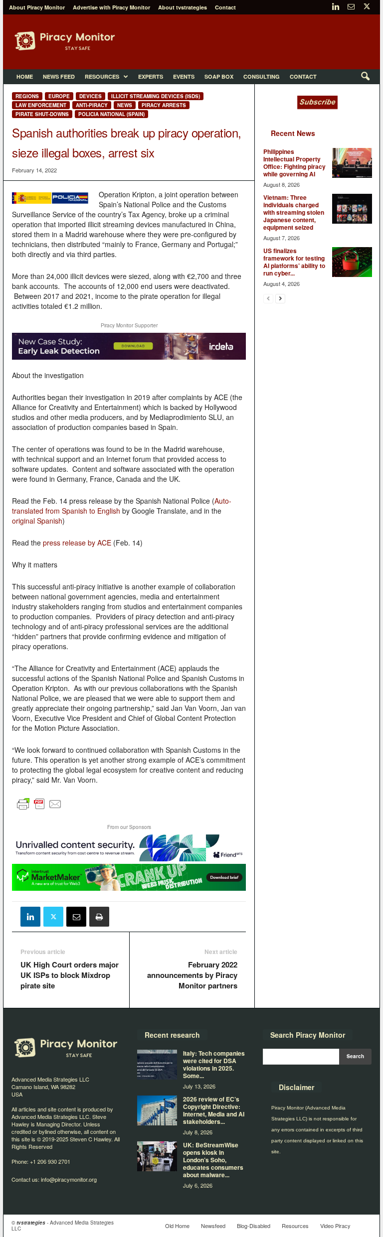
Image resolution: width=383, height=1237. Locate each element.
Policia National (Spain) (111, 114)
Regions (27, 96)
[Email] (76, 917)
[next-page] (280, 298)
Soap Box (218, 76)
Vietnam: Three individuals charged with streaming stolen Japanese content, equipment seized (293, 212)
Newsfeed (213, 1226)
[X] (367, 7)
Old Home (177, 1226)
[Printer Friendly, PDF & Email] (39, 809)
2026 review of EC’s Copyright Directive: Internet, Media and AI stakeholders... (213, 1110)
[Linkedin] (336, 7)
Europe (59, 96)
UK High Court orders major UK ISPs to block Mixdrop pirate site (69, 975)
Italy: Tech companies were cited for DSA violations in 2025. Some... (214, 1064)
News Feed (59, 76)
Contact (225, 7)
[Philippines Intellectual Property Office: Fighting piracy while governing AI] (352, 163)
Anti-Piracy (92, 105)
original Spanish (37, 521)
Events (183, 76)
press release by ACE (77, 543)
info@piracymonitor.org (69, 1179)
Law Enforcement (40, 105)
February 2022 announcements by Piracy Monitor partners (192, 975)
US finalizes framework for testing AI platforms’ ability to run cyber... (294, 261)
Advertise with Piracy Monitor (111, 7)
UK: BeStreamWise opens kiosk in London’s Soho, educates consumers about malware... (213, 1159)
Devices (90, 96)
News (124, 105)
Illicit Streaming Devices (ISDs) (155, 96)
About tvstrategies (182, 7)
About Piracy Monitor (37, 7)
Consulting (261, 76)
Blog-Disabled (253, 1226)
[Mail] (351, 7)
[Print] (99, 917)
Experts (150, 76)
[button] (365, 77)
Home (24, 76)
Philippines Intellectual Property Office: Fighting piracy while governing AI (294, 162)
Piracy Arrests (164, 105)
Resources (102, 76)
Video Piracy (335, 1226)
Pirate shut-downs (42, 114)
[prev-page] (268, 298)
